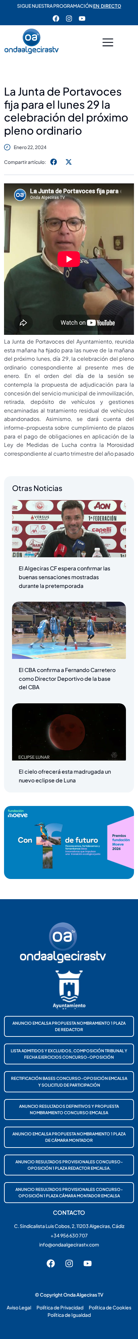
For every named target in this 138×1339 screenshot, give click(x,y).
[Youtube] (82, 18)
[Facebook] (56, 18)
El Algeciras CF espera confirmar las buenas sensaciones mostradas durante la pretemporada (64, 577)
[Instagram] (69, 18)
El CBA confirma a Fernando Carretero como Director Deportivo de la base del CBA (67, 678)
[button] (108, 43)
